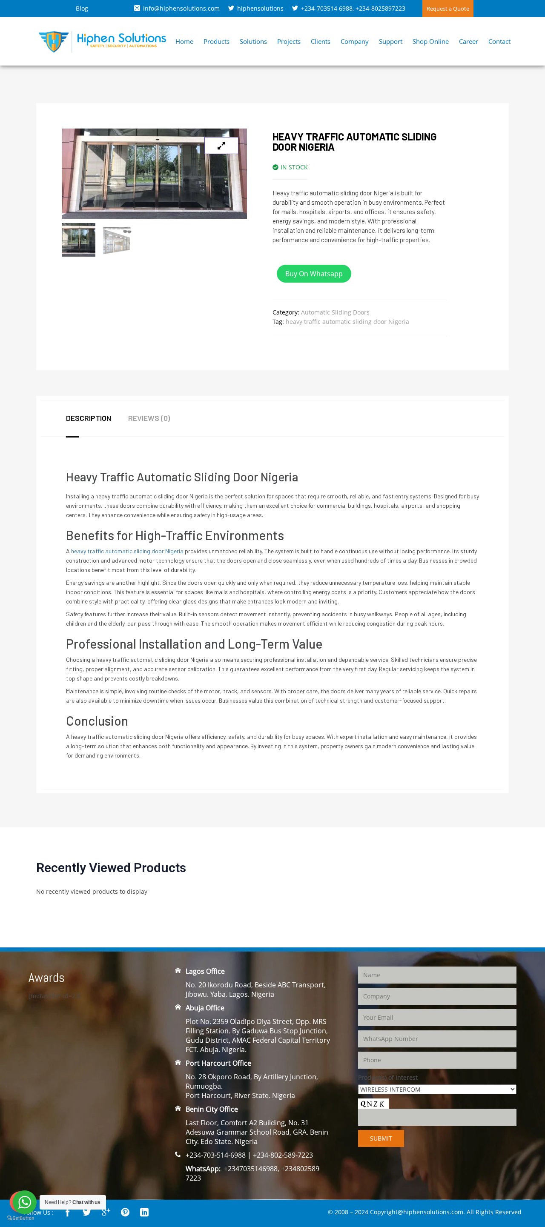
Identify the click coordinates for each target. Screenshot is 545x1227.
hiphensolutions (260, 8)
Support (390, 41)
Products (216, 41)
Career (468, 41)
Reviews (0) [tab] (149, 418)
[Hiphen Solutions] (102, 41)
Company (355, 41)
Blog (82, 8)
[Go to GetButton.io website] (20, 1218)
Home (184, 41)
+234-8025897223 (380, 8)
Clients (320, 41)
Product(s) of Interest (388, 1077)
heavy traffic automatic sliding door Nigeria (347, 321)
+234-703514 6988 (327, 8)
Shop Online (431, 41)
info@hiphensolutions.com (181, 8)
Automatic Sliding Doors (335, 312)
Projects (289, 41)
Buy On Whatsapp (314, 273)
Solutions (253, 41)
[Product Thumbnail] (221, 145)
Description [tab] (88, 418)
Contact (499, 41)
